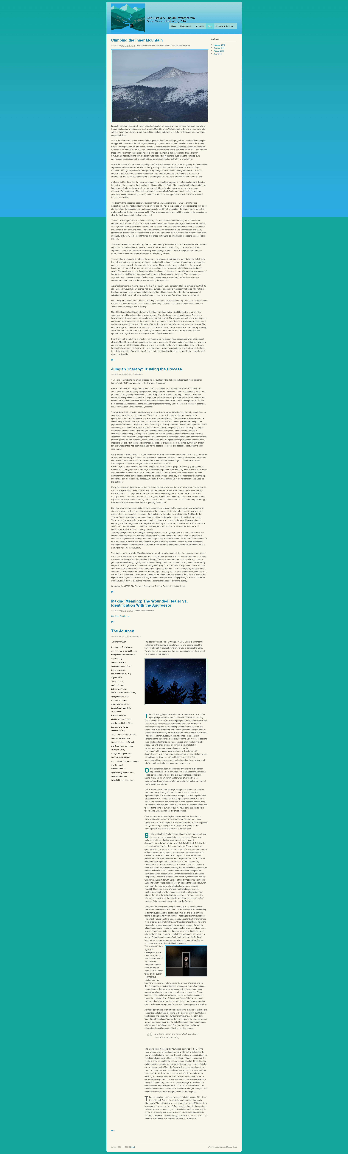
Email (132, 1147)
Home (173, 26)
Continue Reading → (120, 616)
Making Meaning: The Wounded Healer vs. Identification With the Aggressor (149, 603)
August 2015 (219, 51)
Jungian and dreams (163, 45)
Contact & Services (224, 26)
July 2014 (217, 53)
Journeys (151, 45)
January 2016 (219, 48)
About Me (200, 26)
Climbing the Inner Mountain (137, 40)
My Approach (186, 26)
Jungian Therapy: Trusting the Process (146, 369)
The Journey (122, 631)
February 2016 (219, 45)
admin (115, 45)
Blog (210, 26)
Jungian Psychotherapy (181, 45)
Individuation (142, 45)
